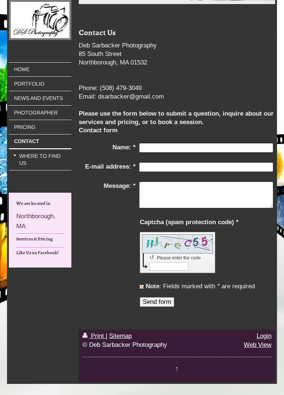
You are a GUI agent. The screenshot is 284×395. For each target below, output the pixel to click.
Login (264, 335)
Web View (257, 344)
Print (97, 335)
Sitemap (120, 335)
